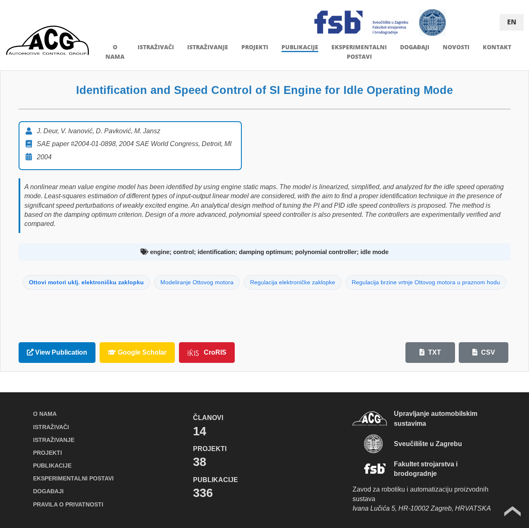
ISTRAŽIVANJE (207, 47)
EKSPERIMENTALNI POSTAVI (73, 478)
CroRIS (215, 352)
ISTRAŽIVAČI (156, 47)
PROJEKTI (254, 47)
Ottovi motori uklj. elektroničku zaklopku (86, 282)
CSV (487, 352)
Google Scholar (141, 352)
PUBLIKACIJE (299, 47)
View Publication (60, 352)
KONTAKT (497, 47)
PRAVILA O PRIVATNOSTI (68, 504)
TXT (434, 352)
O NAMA (45, 413)
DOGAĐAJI (414, 47)
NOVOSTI (456, 47)
